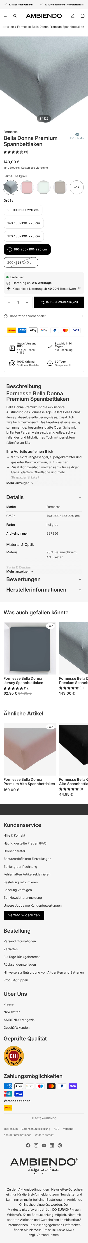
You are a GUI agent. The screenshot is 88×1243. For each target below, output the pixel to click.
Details (15, 497)
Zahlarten (11, 949)
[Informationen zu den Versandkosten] (79, 288)
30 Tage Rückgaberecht (22, 957)
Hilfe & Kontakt (14, 835)
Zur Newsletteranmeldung (23, 897)
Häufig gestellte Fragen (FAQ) (26, 843)
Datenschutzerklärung (35, 1128)
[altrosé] (27, 187)
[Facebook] (28, 1145)
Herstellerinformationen (36, 589)
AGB (56, 1128)
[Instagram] (36, 1145)
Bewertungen (23, 579)
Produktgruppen (16, 980)
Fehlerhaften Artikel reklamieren (27, 874)
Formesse (11, 132)
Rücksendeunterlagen (20, 964)
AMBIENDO (49, 1118)
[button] (14, 152)
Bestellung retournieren (21, 882)
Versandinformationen (20, 941)
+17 (76, 187)
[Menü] (5, 16)
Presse (9, 1004)
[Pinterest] (60, 1145)
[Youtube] (44, 1145)
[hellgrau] (11, 187)
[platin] (60, 187)
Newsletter (12, 1012)
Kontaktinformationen (17, 1135)
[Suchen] (15, 16)
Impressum (11, 1128)
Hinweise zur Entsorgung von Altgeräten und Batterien (44, 972)
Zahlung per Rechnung (20, 866)
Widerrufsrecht (44, 1135)
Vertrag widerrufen (24, 915)
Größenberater (14, 851)
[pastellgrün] (44, 187)
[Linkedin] (52, 1145)
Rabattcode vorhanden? (28, 316)
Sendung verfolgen (18, 890)
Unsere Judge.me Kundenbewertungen (33, 905)
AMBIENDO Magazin (19, 1020)
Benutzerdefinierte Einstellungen (27, 859)
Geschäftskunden (17, 1027)
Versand (68, 1128)
